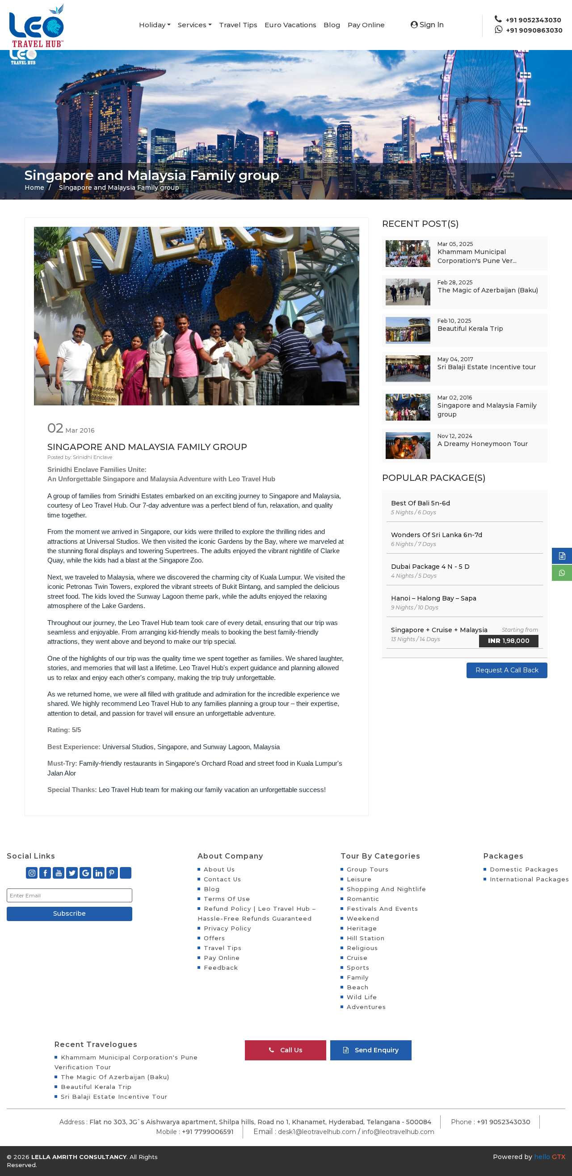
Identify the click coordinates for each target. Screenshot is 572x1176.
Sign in (431, 25)
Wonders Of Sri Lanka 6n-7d (436, 535)
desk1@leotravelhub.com (317, 1132)
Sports (358, 967)
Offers (214, 938)
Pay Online (222, 957)
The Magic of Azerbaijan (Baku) (487, 290)
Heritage (362, 928)
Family (358, 977)
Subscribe (69, 913)
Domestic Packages (524, 869)
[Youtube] (59, 872)
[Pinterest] (112, 872)
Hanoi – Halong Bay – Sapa (433, 598)
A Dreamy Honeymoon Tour (482, 444)
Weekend (363, 918)
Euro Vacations (290, 25)
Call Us (290, 1050)
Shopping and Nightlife (386, 888)
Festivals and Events (382, 908)
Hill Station (366, 938)
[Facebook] (45, 872)
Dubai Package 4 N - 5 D (430, 567)
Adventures (366, 1006)
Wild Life (362, 997)
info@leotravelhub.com (398, 1132)
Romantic (363, 898)
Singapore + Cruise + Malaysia (439, 630)
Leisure (359, 879)
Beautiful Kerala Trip (470, 329)
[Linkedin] (99, 872)
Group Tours (368, 869)
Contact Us (222, 879)
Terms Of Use (227, 898)
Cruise (357, 957)
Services (192, 25)
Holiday (152, 25)
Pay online (366, 25)
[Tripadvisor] (126, 872)
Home (34, 187)
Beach (358, 987)
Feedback (221, 967)
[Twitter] (72, 872)
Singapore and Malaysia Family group (119, 187)
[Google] (86, 872)
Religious (362, 947)
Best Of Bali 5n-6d (420, 503)
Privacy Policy (227, 928)
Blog (332, 25)
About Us (219, 869)
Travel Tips (238, 25)
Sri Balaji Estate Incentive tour (486, 367)
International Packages (529, 879)
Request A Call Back (506, 670)
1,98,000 (509, 641)
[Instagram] (32, 872)
